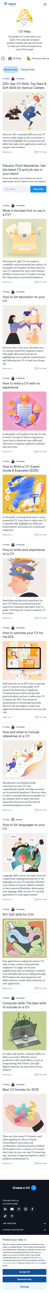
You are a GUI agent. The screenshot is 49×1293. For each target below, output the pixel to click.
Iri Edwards (20, 79)
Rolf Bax (19, 820)
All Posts (17, 58)
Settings (24, 1287)
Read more (7, 152)
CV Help (6, 79)
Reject (40, 1258)
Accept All (24, 1272)
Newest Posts (10, 69)
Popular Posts (27, 69)
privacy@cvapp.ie (10, 1263)
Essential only (24, 1279)
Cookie (37, 1263)
